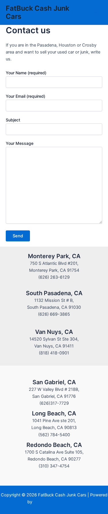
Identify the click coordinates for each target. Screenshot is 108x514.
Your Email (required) (25, 96)
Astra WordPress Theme (57, 501)
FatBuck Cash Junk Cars (37, 12)
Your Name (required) (26, 72)
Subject (13, 119)
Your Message (19, 143)
